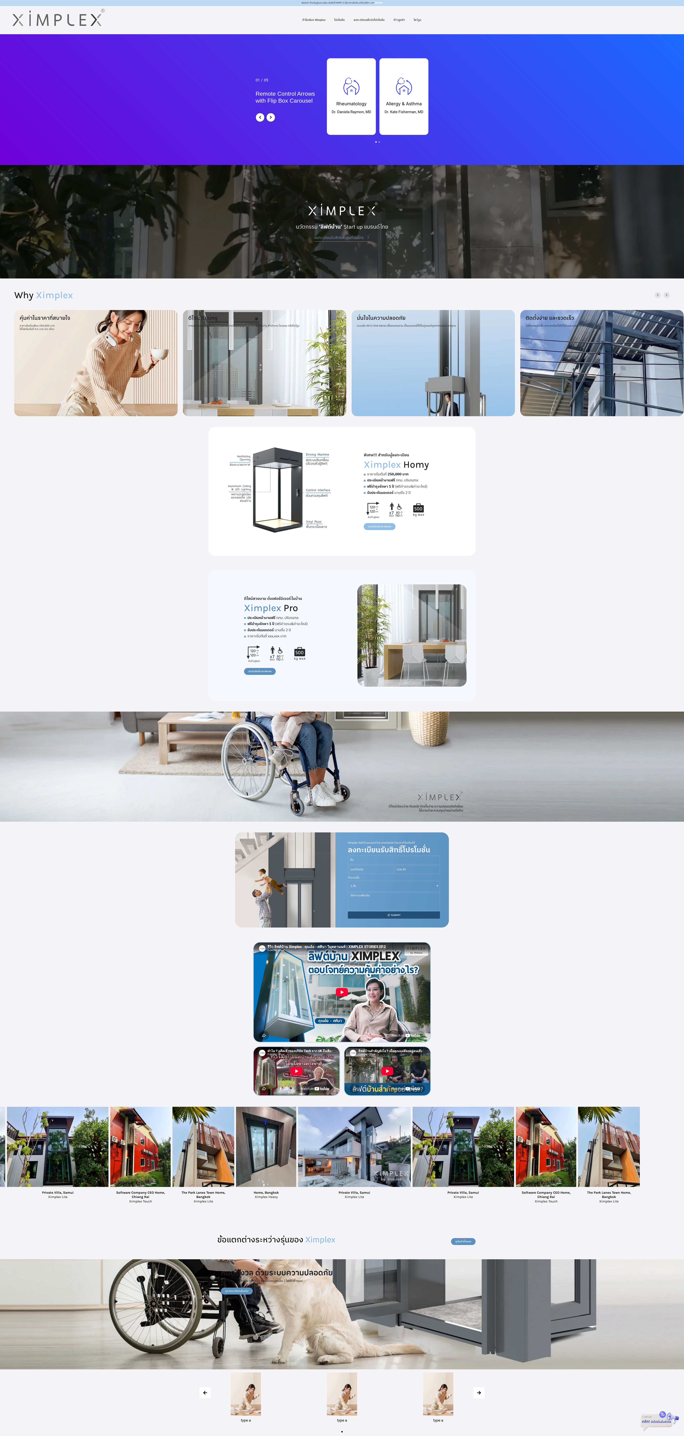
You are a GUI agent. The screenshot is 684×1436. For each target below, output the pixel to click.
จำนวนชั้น (353, 877)
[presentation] (205, 1392)
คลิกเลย (379, 3)
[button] (376, 142)
